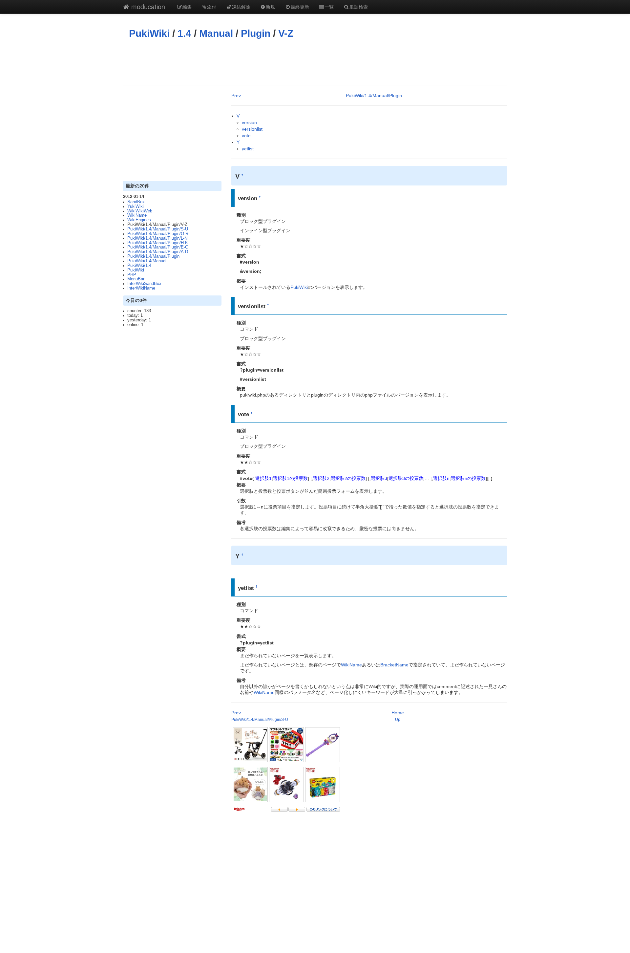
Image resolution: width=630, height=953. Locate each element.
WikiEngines (139, 220)
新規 (270, 6)
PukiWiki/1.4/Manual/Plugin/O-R (157, 233)
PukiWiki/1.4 (139, 265)
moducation (147, 6)
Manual (216, 33)
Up (397, 719)
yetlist (248, 148)
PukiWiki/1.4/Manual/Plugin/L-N (157, 238)
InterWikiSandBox (144, 283)
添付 (211, 6)
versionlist (252, 129)
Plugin (255, 33)
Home (397, 712)
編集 (187, 6)
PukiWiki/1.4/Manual (146, 261)
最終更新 (300, 6)
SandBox (136, 202)
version (249, 122)
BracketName (394, 664)
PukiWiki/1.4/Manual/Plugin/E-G (157, 247)
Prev (236, 95)
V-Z (285, 33)
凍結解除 (241, 6)
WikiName (137, 215)
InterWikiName (141, 288)
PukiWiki (149, 33)
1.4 (184, 33)
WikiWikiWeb (139, 211)
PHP (131, 274)
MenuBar (135, 279)
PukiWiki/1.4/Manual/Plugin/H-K (157, 243)
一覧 (329, 6)
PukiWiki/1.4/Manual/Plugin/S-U (157, 229)
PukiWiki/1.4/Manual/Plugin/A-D (157, 251)
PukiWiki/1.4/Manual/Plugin (153, 256)
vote (246, 135)
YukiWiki (135, 206)
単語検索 (358, 6)
